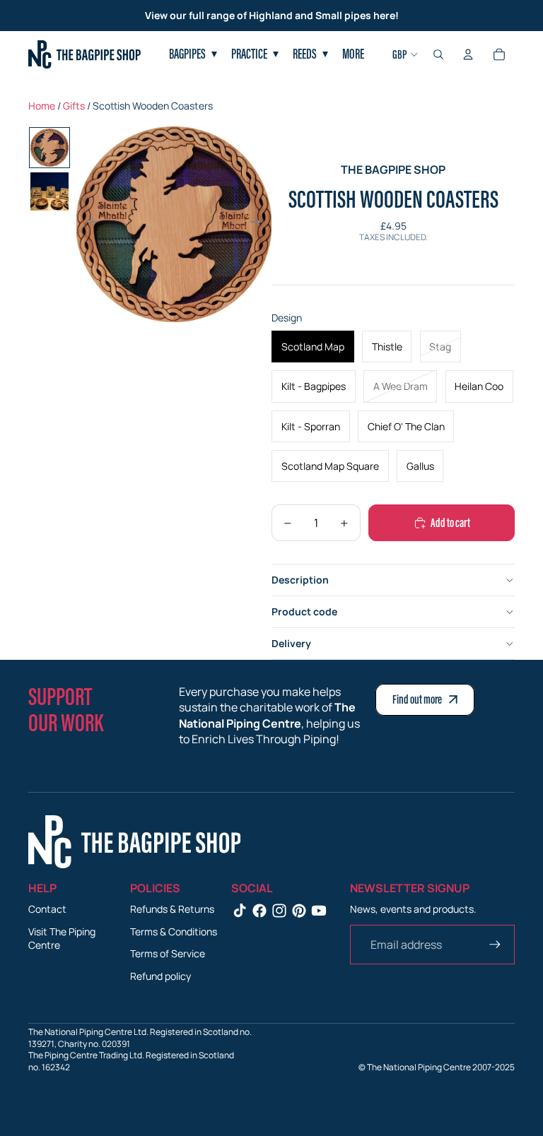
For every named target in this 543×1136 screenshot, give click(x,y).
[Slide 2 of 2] (49, 191)
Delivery (291, 643)
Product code (304, 611)
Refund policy (160, 976)
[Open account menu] (468, 54)
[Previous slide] (88, 223)
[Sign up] (494, 944)
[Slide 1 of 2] (49, 148)
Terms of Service (167, 953)
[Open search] (438, 54)
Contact (47, 909)
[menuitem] (353, 54)
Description (300, 579)
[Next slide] (260, 223)
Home (41, 105)
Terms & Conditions (173, 931)
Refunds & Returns (172, 909)
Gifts (74, 105)
